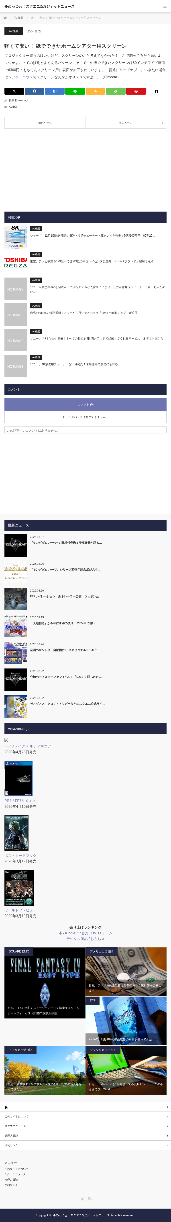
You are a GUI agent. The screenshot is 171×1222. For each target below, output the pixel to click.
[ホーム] (85, 1107)
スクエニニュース (15, 1126)
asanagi (23, 100)
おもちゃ (97, 939)
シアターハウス (20, 77)
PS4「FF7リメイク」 (21, 801)
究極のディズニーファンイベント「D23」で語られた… (66, 677)
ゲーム (107, 933)
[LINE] (75, 91)
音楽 (85, 933)
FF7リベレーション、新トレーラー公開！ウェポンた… (66, 596)
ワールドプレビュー (20, 910)
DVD (95, 933)
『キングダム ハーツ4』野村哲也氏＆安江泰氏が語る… (66, 542)
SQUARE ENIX (19, 951)
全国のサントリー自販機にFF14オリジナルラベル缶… (65, 650)
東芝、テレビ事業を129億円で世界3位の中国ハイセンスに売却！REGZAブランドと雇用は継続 (91, 261)
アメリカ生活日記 (101, 951)
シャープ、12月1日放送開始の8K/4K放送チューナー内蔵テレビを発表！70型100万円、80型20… (92, 235)
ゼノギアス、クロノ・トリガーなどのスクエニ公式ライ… (67, 703)
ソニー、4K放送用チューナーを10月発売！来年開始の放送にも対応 (74, 364)
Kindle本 (72, 933)
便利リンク (11, 1145)
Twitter (81, 1197)
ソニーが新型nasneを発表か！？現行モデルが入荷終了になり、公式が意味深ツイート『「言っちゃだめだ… (97, 289)
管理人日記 (11, 1135)
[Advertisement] (85, 166)
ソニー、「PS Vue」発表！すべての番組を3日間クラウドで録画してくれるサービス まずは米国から (96, 338)
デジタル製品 (77, 939)
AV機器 (13, 31)
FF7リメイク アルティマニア (27, 746)
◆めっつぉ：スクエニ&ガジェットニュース (39, 6)
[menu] (165, 6)
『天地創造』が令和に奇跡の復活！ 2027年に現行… (64, 623)
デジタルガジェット (103, 1050)
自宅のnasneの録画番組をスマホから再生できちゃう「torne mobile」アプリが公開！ (85, 312)
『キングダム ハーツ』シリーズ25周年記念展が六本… (65, 569)
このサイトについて (17, 1116)
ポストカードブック (20, 855)
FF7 (92, 1000)
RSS (89, 1197)
